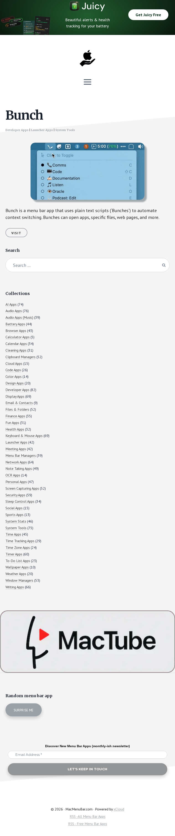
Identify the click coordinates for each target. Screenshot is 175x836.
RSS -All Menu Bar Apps (88, 816)
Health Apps (14, 429)
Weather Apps (15, 573)
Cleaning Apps (15, 350)
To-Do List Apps (17, 560)
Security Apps (15, 495)
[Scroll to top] (162, 817)
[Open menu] (87, 82)
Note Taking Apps (18, 468)
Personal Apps (16, 481)
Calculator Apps (17, 337)
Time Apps (13, 534)
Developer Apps (16, 130)
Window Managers (19, 580)
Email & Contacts (19, 402)
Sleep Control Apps (19, 501)
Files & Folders (17, 409)
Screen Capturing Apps (22, 488)
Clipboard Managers (20, 357)
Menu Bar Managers (20, 455)
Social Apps (14, 508)
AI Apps (11, 304)
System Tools (65, 130)
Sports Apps (14, 514)
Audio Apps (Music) (19, 317)
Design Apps (14, 383)
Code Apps (13, 370)
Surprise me (23, 710)
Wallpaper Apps (17, 567)
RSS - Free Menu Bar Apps (87, 823)
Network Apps (16, 462)
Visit (16, 233)
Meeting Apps (15, 449)
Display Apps (14, 396)
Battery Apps (15, 324)
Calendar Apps (16, 343)
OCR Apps (12, 475)
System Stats (15, 521)
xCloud (118, 809)
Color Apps (13, 376)
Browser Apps (15, 330)
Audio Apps (13, 310)
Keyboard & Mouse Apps (24, 435)
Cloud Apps (13, 363)
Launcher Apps (42, 130)
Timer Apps (13, 554)
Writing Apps (14, 587)
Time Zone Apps (17, 547)
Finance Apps (15, 416)
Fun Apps (12, 422)
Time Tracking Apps (19, 541)
